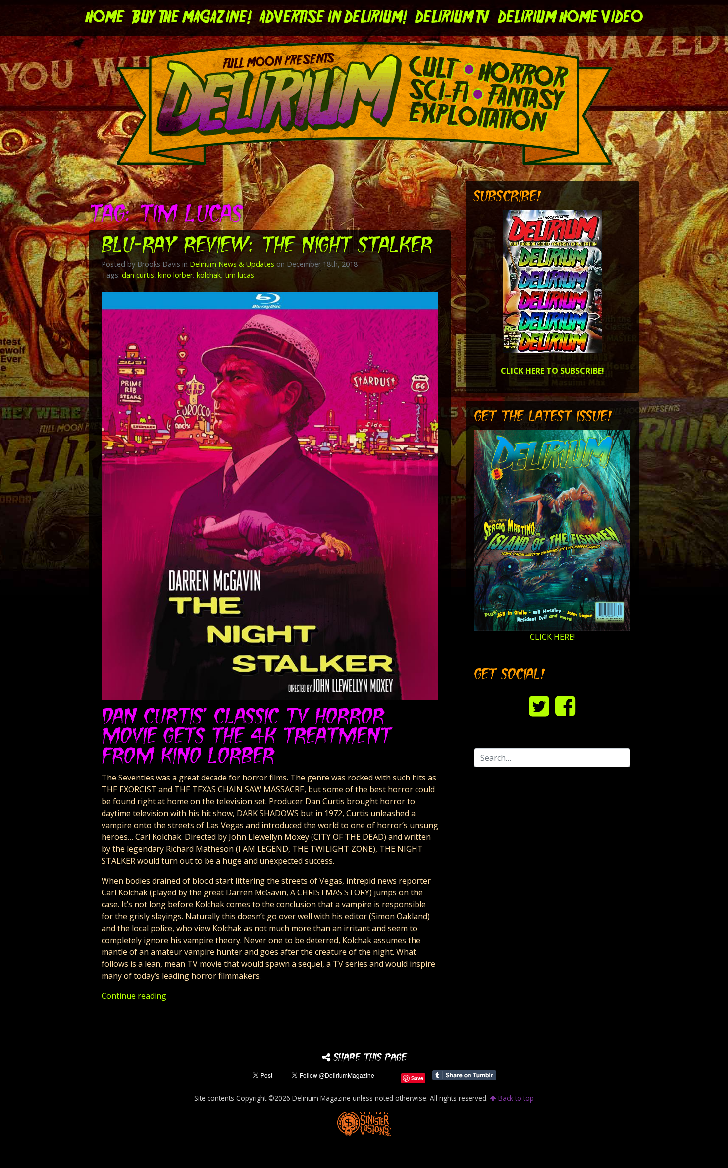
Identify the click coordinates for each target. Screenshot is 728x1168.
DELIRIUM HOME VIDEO (570, 18)
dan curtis (138, 274)
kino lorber (175, 274)
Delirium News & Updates (232, 264)
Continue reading (134, 995)
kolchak (209, 274)
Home (104, 18)
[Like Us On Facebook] (565, 705)
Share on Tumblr (464, 1075)
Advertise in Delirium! (333, 18)
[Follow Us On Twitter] (539, 705)
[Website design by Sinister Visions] (364, 1122)
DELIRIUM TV (452, 18)
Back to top (515, 1098)
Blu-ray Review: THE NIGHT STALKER (267, 246)
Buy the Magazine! (192, 18)
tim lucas (239, 274)
